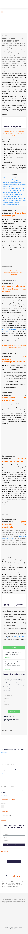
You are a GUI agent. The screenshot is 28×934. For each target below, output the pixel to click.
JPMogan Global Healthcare (20, 384)
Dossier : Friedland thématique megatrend (14, 605)
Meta (4, 563)
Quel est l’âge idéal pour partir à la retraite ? (13, 653)
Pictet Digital (14, 219)
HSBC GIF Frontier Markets (19, 376)
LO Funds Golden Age (11, 386)
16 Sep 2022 (3, 764)
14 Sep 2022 (3, 786)
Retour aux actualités (8, 12)
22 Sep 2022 (3, 745)
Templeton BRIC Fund (14, 485)
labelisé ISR (5, 341)
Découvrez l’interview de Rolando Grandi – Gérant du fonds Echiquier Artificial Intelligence (14, 272)
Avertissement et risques (11, 204)
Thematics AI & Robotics (9, 228)
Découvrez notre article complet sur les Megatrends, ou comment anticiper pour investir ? (14, 133)
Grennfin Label (14, 341)
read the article (4, 752)
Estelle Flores (11, 745)
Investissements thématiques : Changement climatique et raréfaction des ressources (14, 184)
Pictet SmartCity (21, 409)
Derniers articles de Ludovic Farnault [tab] (11, 720)
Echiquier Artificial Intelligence (12, 226)
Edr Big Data (5, 219)
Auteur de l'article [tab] (9, 716)
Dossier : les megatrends (12, 126)
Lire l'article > (8, 657)
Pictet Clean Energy (15, 299)
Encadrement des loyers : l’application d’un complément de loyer (13, 664)
